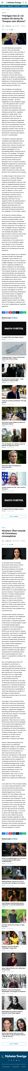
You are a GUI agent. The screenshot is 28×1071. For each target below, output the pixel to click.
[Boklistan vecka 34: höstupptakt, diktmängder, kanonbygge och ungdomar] (14, 981)
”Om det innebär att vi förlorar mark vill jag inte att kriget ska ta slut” (13, 444)
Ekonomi (24, 6)
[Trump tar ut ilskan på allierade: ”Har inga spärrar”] (14, 392)
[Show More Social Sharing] (15, 30)
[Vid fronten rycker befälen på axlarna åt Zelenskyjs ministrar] (14, 413)
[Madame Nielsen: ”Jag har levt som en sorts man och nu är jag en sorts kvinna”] (14, 873)
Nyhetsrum (8, 26)
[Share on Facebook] (3, 30)
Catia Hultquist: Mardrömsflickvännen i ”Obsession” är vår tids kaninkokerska (13, 904)
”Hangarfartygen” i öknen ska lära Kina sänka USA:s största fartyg (13, 358)
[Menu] (2, 2)
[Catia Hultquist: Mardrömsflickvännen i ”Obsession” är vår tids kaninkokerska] (14, 894)
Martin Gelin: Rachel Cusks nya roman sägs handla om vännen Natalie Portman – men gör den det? (13, 1035)
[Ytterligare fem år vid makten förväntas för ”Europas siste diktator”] (14, 39)
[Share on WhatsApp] (7, 30)
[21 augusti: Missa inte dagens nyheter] (14, 328)
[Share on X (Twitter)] (5, 30)
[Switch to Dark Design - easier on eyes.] (23, 2)
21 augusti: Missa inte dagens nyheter (12, 337)
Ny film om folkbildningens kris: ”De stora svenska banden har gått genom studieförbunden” (14, 860)
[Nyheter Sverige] (13, 2)
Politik (17, 6)
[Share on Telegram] (10, 30)
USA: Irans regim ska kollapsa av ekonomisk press (11, 466)
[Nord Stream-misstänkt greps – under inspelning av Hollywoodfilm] (14, 370)
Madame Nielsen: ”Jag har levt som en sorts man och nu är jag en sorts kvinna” (13, 882)
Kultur (3, 527)
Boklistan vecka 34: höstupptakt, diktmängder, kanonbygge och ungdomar (14, 990)
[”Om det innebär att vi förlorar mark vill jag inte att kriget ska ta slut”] (14, 435)
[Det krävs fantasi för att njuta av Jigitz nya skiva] (14, 916)
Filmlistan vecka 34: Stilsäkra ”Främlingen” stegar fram (10, 947)
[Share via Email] (12, 30)
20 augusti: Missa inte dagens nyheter (13, 509)
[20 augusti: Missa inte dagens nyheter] (14, 500)
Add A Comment (14, 516)
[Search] (26, 2)
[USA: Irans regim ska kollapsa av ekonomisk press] (14, 457)
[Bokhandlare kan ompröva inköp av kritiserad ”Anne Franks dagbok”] (14, 1003)
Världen (10, 6)
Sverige (3, 6)
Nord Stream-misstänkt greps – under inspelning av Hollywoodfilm (13, 379)
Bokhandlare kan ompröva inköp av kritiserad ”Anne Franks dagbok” (12, 1012)
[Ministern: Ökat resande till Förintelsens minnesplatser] (14, 554)
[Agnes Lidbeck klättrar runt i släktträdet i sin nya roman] (14, 959)
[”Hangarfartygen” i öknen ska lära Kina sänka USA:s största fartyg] (14, 348)
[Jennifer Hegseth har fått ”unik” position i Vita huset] (14, 478)
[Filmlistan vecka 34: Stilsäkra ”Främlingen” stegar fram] (14, 938)
